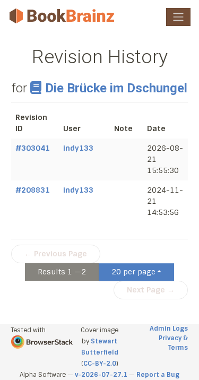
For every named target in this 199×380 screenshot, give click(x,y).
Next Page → (151, 290)
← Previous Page (55, 253)
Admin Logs (169, 328)
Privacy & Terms (173, 343)
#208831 (32, 190)
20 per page (133, 272)
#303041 (32, 148)
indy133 (78, 148)
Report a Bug (157, 374)
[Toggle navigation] (178, 17)
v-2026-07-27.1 (101, 374)
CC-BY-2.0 (99, 363)
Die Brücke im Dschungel (116, 88)
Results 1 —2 (62, 272)
